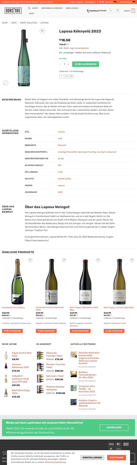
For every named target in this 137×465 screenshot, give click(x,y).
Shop (35, 8)
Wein (14, 22)
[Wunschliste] (117, 11)
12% (59, 165)
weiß (60, 138)
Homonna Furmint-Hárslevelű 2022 (50, 308)
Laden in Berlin (76, 2)
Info (31, 13)
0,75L (60, 172)
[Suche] (29, 8)
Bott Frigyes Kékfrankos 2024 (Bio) (84, 308)
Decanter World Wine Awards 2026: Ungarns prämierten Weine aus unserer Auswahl (89, 358)
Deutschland (126, 2)
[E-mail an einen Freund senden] (66, 76)
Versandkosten (82, 48)
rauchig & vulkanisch (106, 152)
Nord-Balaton (28, 22)
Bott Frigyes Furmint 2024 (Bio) (119, 307)
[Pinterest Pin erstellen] (71, 76)
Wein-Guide (72, 8)
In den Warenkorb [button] (12, 331)
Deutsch (109, 2)
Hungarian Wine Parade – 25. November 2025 (87, 389)
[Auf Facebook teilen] (61, 76)
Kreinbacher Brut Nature (13, 307)
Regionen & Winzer (51, 8)
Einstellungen (92, 457)
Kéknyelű (62, 145)
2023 (60, 192)
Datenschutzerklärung (55, 462)
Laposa (44, 22)
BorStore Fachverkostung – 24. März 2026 (88, 375)
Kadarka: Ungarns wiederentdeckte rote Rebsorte (89, 403)
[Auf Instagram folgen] (100, 2)
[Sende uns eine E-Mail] (103, 2)
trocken (61, 132)
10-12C (61, 158)
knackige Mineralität (67, 152)
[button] (90, 2)
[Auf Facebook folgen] (97, 2)
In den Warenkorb (85, 64)
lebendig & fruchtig (87, 152)
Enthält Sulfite (64, 178)
